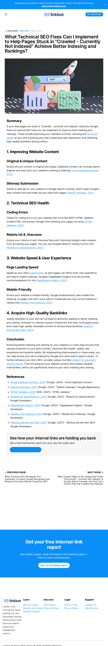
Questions (24, 31)
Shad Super (12, 31)
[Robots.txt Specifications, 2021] (25, 247)
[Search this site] (6, 14)
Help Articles (91, 608)
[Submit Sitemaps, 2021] (80, 192)
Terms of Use (71, 605)
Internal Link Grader (33, 608)
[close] (105, 4)
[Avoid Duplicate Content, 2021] (28, 382)
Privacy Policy (71, 608)
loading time (36, 273)
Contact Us (90, 605)
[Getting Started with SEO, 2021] (28, 422)
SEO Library (50, 605)
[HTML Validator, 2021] (23, 392)
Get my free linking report (25, 449)
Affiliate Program (31, 611)
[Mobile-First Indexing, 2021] (36, 302)
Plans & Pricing (51, 608)
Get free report (94, 14)
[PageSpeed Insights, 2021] (51, 280)
